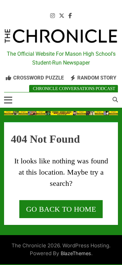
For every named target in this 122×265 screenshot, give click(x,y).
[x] (61, 16)
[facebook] (70, 16)
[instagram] (52, 16)
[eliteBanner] (61, 113)
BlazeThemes (76, 253)
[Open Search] (115, 99)
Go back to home (61, 209)
